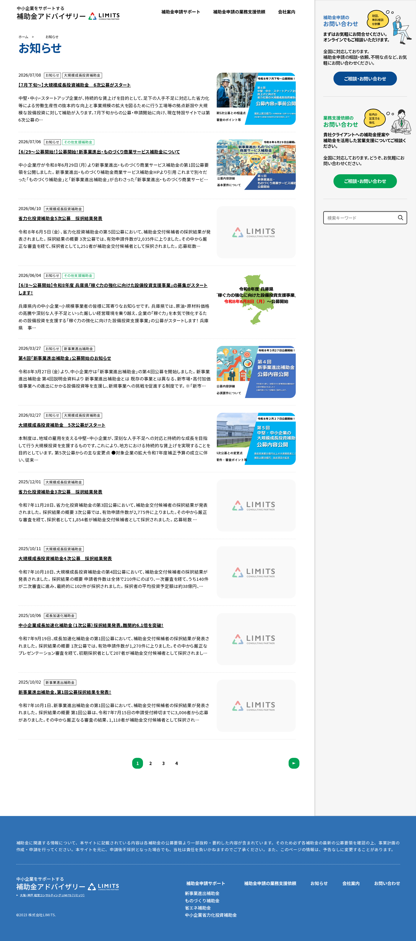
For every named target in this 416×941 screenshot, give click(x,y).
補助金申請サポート (205, 883)
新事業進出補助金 (202, 893)
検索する (401, 218)
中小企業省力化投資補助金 (211, 915)
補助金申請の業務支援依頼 (239, 11)
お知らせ (319, 883)
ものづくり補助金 (202, 900)
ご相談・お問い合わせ (365, 78)
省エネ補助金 (198, 908)
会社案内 (286, 11)
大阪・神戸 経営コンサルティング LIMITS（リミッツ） (52, 895)
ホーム (23, 37)
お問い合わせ (387, 883)
